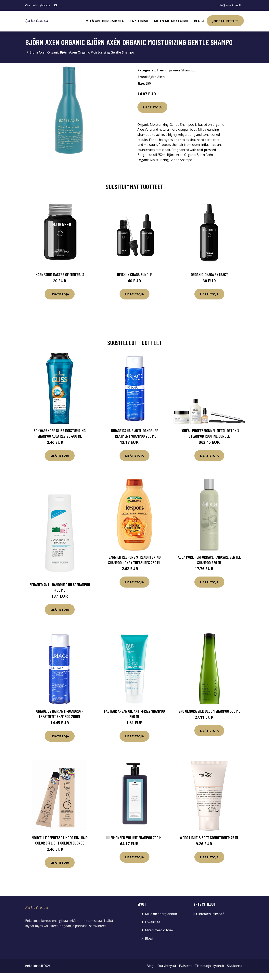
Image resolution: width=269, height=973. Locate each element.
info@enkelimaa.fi (229, 5)
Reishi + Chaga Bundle (134, 274)
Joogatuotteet (225, 21)
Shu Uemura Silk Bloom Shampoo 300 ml (209, 711)
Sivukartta (234, 966)
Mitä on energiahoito (105, 21)
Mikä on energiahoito (161, 914)
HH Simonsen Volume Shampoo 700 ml (134, 837)
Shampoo (188, 70)
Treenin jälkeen (168, 70)
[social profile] (55, 5)
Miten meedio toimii (171, 21)
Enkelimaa (139, 21)
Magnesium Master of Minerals (59, 274)
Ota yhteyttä (167, 966)
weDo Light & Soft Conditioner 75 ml (209, 837)
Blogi (199, 21)
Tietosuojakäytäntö (209, 966)
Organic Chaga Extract (209, 274)
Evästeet (185, 966)
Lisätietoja (152, 107)
